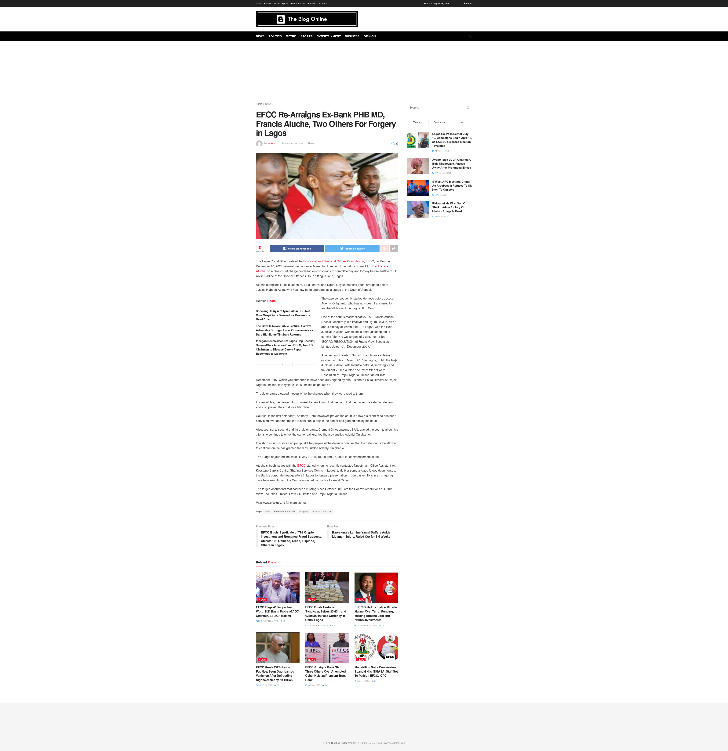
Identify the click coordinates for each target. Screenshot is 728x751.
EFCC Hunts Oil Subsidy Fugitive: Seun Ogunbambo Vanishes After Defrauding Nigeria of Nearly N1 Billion (275, 673)
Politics (267, 3)
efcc (267, 511)
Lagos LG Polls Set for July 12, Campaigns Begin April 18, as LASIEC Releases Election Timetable (452, 140)
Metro (277, 3)
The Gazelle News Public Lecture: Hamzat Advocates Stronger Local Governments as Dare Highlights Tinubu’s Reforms (284, 330)
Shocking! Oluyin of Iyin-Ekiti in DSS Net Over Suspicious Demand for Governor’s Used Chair (283, 315)
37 (277, 685)
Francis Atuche (322, 511)
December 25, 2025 (268, 620)
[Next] (290, 364)
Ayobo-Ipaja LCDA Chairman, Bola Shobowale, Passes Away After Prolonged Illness (451, 163)
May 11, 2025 (362, 680)
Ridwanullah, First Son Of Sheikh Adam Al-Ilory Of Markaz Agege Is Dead (449, 207)
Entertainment (298, 3)
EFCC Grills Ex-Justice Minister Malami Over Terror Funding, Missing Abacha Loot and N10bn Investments (376, 613)
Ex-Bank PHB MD (284, 511)
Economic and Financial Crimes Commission (333, 261)
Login (469, 3)
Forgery (304, 511)
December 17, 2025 (317, 625)
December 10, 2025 (366, 625)
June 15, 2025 (265, 685)
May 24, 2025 (313, 685)
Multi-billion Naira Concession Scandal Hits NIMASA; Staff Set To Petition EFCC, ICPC (376, 671)
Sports (285, 3)
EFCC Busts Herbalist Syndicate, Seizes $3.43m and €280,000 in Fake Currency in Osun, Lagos (325, 613)
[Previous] (283, 364)
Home (259, 103)
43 (333, 625)
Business (312, 3)
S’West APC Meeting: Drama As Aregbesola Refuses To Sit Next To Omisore (452, 185)
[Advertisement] (364, 69)
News (259, 3)
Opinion (323, 3)
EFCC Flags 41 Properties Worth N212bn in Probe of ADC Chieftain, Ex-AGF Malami (277, 611)
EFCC (301, 465)
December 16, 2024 (293, 143)
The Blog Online (339, 742)
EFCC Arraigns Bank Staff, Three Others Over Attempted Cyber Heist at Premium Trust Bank (325, 673)
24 (325, 685)
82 (375, 680)
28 (283, 620)
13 (382, 625)
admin (271, 143)
